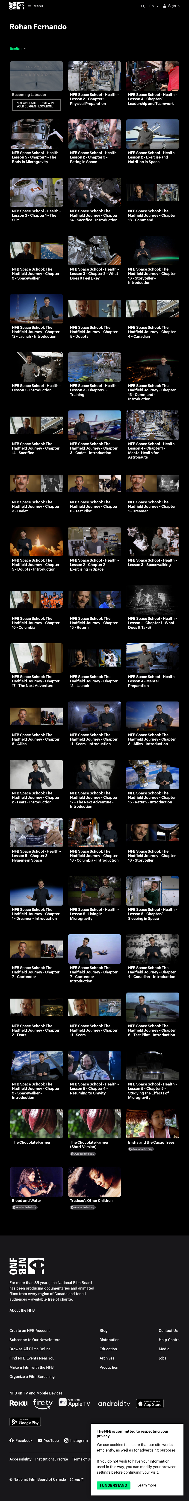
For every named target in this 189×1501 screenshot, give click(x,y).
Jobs (162, 1358)
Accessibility (20, 1459)
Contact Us (168, 1330)
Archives (107, 1358)
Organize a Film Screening (32, 1376)
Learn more (146, 1485)
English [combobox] (15, 48)
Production (109, 1367)
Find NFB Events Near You (31, 1358)
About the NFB (22, 1310)
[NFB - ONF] (16, 6)
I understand (113, 1485)
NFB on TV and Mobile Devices (35, 1393)
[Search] (143, 6)
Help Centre (169, 1340)
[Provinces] (24, 48)
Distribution (109, 1340)
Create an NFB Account (29, 1330)
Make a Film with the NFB (31, 1367)
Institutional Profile (51, 1459)
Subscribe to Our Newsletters (34, 1340)
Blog (104, 1330)
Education (108, 1349)
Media (164, 1349)
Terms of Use (83, 1459)
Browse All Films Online (29, 1349)
